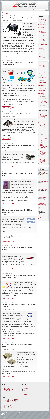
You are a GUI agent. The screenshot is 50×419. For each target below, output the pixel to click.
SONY (11, 406)
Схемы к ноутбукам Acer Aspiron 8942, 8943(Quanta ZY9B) (43, 160)
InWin (11, 404)
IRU (33, 388)
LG (32, 389)
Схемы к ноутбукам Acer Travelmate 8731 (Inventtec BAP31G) (43, 131)
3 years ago (45, 187)
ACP (10, 399)
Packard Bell (26, 388)
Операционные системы (8, 389)
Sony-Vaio (25, 391)
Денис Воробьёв (43, 172)
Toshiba (33, 386)
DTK (10, 403)
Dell (33, 387)
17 (44, 57)
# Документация (12, 116)
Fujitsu (16, 400)
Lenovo (25, 393)
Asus (24, 389)
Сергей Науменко (44, 181)
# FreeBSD (4, 67)
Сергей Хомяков (43, 189)
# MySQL (9, 252)
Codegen (11, 400)
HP (24, 390)
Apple (16, 399)
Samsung (25, 394)
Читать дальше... (6, 56)
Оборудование (7, 388)
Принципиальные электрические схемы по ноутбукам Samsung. (42, 176)
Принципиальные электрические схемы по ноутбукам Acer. (42, 204)
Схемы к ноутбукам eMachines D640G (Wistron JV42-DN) (43, 114)
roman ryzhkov (43, 207)
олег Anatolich (43, 197)
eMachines (26, 387)
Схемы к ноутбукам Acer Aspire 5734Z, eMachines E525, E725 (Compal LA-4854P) (43, 122)
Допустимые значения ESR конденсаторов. (17, 114)
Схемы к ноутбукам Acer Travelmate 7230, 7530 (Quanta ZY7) (43, 138)
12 (44, 22)
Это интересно (7, 391)
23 (44, 40)
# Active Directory (10, 67)
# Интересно (19, 20)
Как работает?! (7, 390)
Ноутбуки (5, 387)
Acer (24, 386)
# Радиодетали (5, 116)
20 (12, 376)
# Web (13, 252)
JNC (10, 405)
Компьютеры (6, 386)
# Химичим (14, 20)
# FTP (13, 279)
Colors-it (11, 401)
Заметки (5, 393)
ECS (5, 407)
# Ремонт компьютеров (6, 20)
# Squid (16, 67)
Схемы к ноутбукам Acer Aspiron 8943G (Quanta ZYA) (43, 153)
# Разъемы (12, 349)
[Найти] (46, 9)
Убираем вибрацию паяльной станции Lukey (18, 18)
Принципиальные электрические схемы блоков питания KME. (42, 186)
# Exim (13, 309)
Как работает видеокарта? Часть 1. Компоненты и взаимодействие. (42, 216)
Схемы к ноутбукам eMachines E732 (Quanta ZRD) (43, 146)
